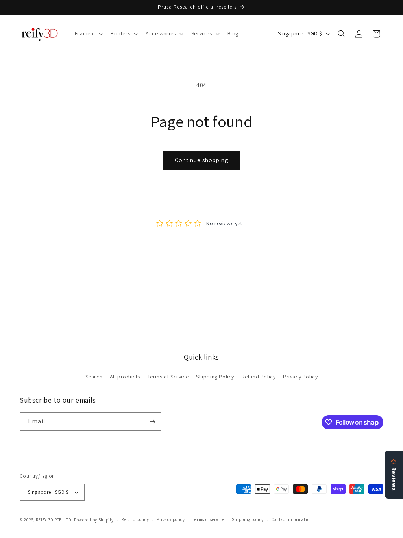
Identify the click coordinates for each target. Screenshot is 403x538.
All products (125, 376)
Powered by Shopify (94, 520)
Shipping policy (248, 519)
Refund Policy (259, 376)
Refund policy (135, 519)
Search (94, 376)
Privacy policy (171, 519)
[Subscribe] (152, 421)
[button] (88, 33)
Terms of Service (168, 376)
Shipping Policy (215, 376)
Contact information (292, 519)
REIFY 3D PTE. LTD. (54, 520)
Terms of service (208, 519)
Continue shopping (201, 160)
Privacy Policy (300, 376)
